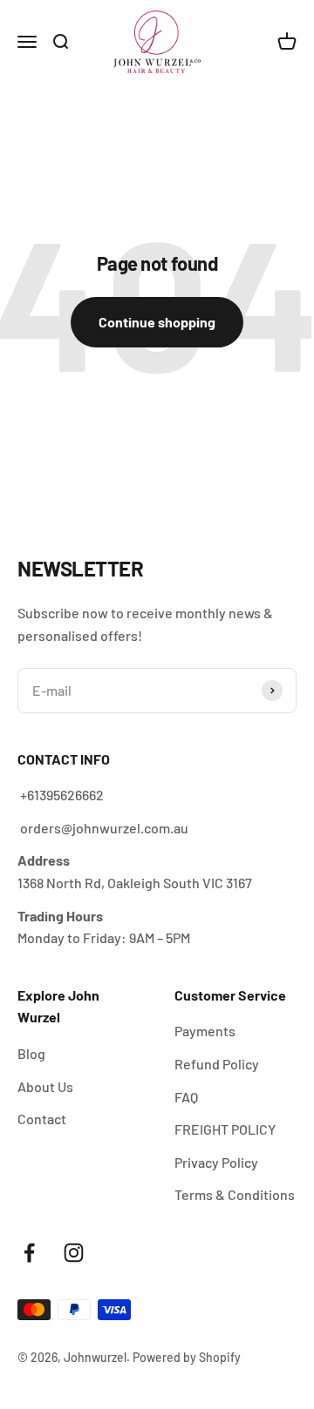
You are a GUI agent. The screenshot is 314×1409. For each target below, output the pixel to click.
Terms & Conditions (234, 1194)
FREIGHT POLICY (225, 1129)
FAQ (186, 1097)
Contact (41, 1118)
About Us (45, 1086)
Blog (31, 1053)
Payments (205, 1030)
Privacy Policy (216, 1162)
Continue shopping (157, 321)
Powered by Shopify (187, 1357)
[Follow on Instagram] (73, 1252)
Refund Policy (216, 1063)
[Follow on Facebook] (29, 1252)
